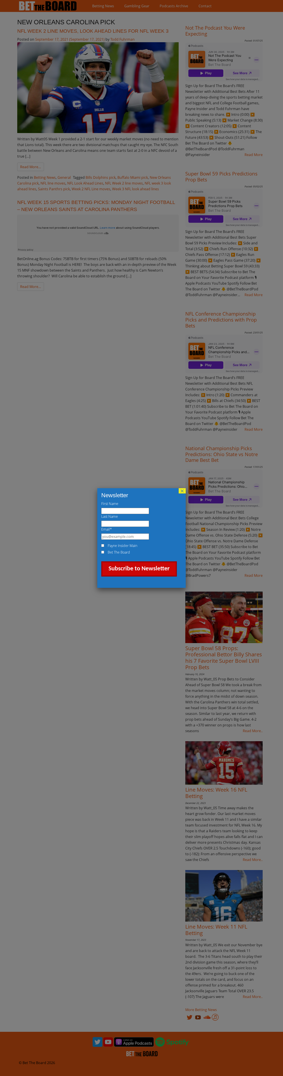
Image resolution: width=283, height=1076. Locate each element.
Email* (106, 529)
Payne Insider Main (122, 545)
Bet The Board (119, 552)
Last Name (109, 516)
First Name (109, 503)
